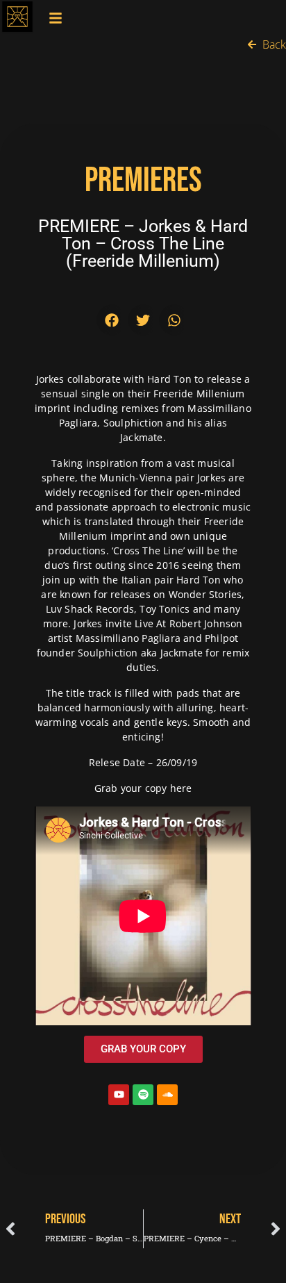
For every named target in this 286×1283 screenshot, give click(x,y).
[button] (112, 320)
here (181, 788)
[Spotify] (143, 1094)
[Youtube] (118, 1094)
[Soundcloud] (167, 1094)
